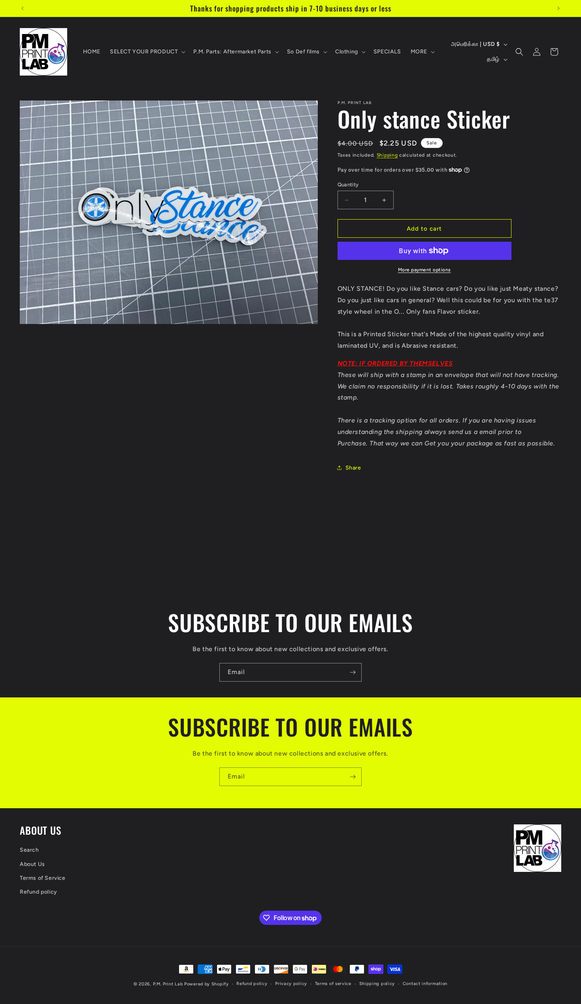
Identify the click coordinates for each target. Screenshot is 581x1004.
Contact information (425, 983)
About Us (32, 864)
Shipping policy (377, 983)
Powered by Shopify (206, 984)
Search (29, 850)
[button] (147, 52)
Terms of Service (43, 878)
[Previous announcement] (22, 8)
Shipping (387, 155)
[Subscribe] (352, 672)
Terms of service (333, 983)
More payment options (424, 270)
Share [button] (353, 467)
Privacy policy (291, 983)
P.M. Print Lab (168, 984)
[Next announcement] (558, 8)
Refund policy (38, 891)
